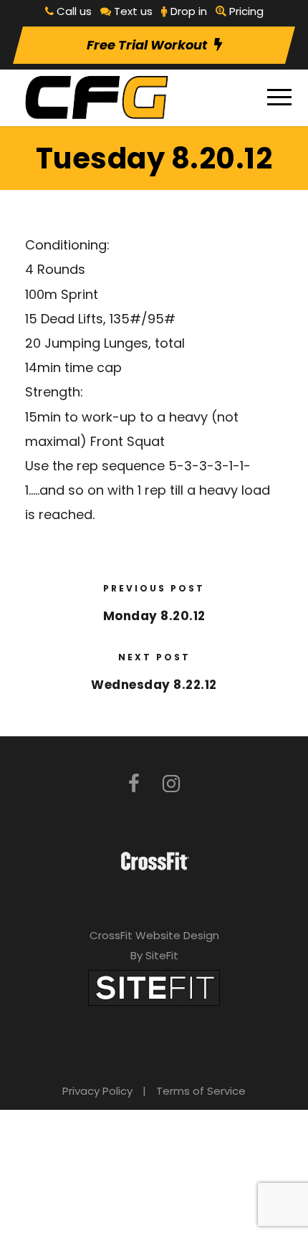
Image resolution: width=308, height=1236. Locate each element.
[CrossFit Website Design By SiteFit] (154, 986)
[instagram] (171, 784)
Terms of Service (201, 1090)
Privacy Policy (97, 1090)
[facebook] (134, 784)
